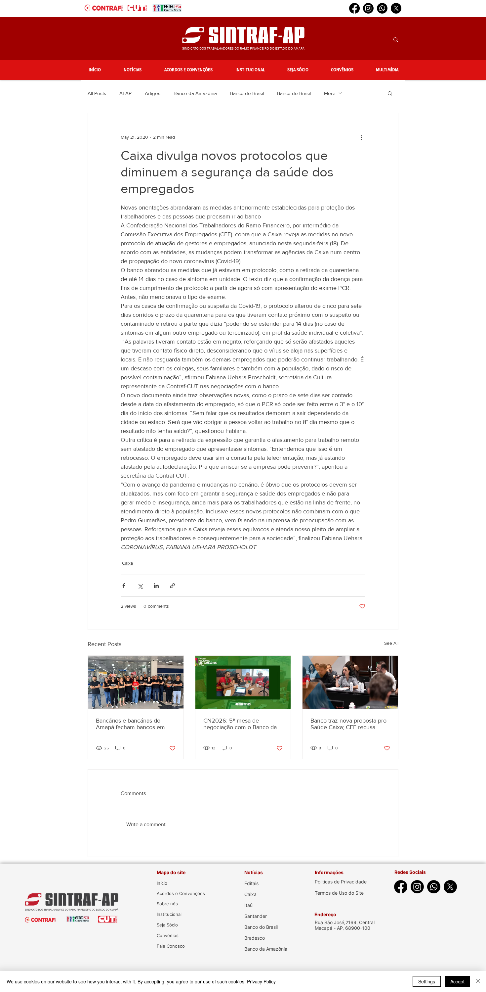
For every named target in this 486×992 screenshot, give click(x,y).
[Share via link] (172, 586)
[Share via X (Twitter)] (140, 586)
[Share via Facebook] (124, 586)
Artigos (152, 93)
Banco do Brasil (247, 93)
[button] (132, 70)
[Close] (478, 981)
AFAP (125, 93)
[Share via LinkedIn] (156, 586)
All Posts (97, 93)
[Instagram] (368, 8)
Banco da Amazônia (195, 93)
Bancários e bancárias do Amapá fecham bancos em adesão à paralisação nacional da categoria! (134, 724)
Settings (426, 981)
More (329, 93)
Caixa (127, 563)
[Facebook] (354, 8)
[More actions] (361, 137)
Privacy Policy (261, 981)
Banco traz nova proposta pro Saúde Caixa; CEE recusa (348, 724)
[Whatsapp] (382, 8)
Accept (457, 981)
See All (391, 643)
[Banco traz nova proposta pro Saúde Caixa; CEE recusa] (350, 682)
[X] (396, 8)
